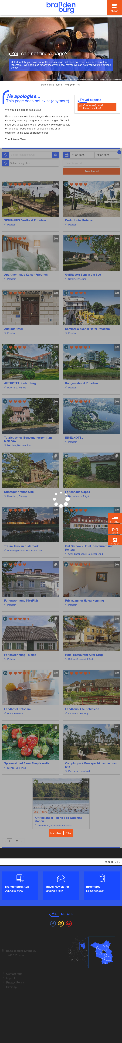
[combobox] (30, 155)
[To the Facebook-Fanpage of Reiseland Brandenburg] (53, 923)
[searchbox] (25, 155)
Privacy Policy (15, 982)
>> (22, 841)
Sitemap (11, 987)
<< (4, 841)
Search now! (92, 171)
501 (18, 841)
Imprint (10, 978)
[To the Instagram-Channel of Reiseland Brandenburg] (61, 923)
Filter (69, 833)
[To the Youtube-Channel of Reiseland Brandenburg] (69, 923)
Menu (114, 10)
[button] (115, 540)
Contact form (14, 974)
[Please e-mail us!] (97, 106)
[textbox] (19, 163)
